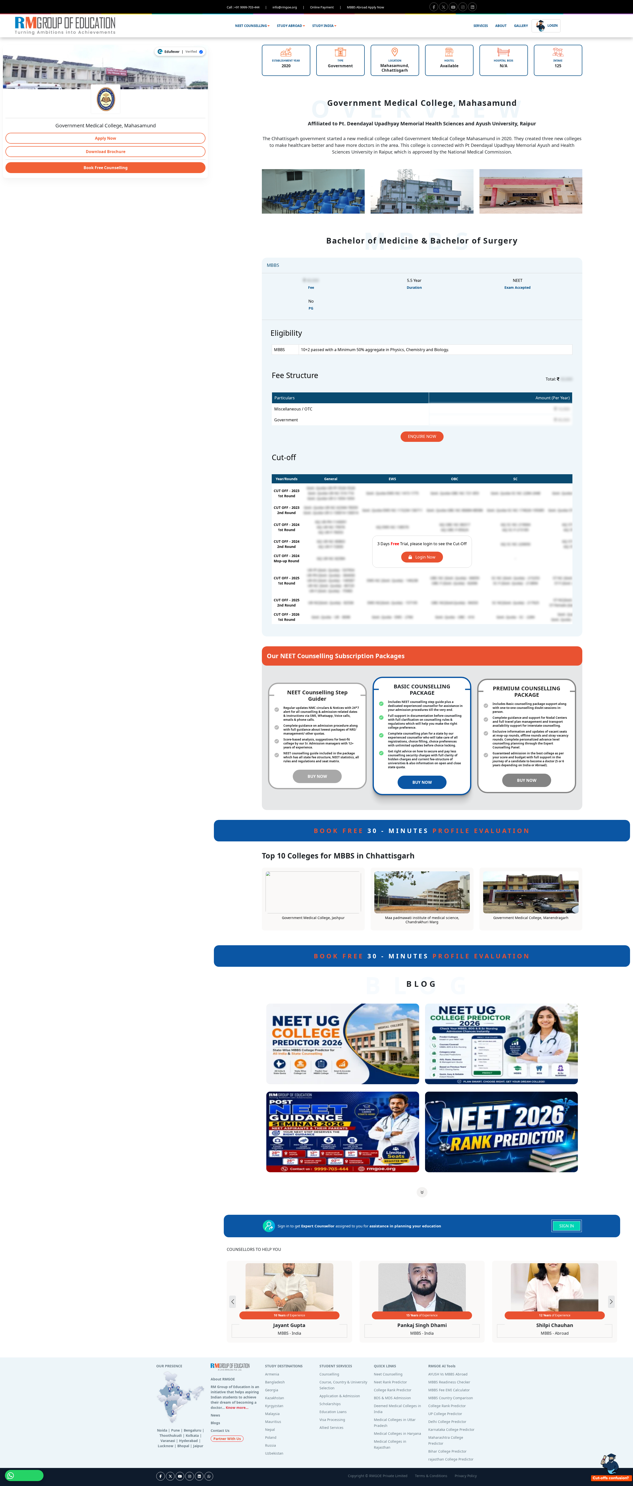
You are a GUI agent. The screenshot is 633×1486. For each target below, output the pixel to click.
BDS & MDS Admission (392, 1398)
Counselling (329, 1374)
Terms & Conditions (431, 1475)
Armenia (272, 1374)
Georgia (271, 1390)
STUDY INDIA (323, 25)
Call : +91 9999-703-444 (247, 7)
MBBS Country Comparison (450, 1398)
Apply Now (105, 138)
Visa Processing (332, 1419)
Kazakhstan (274, 1398)
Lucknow (165, 1445)
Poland (270, 1437)
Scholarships (330, 1403)
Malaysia (272, 1413)
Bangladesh (275, 1382)
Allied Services (331, 1427)
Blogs (215, 1422)
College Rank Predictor (392, 1390)
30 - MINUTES (422, 830)
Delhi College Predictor (447, 1421)
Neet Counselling (388, 1374)
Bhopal (183, 1445)
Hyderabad (188, 1440)
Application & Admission (339, 1396)
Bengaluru (192, 1430)
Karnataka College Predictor (451, 1429)
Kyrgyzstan (274, 1405)
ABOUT (501, 25)
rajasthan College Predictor (451, 1459)
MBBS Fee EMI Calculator (449, 1390)
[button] (611, 1301)
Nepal (270, 1429)
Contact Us (220, 1430)
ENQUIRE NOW (422, 436)
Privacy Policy (466, 1475)
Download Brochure (105, 151)
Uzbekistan (274, 1453)
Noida (162, 1430)
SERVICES (481, 25)
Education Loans (333, 1411)
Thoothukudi (170, 1435)
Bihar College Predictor (447, 1451)
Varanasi (167, 1440)
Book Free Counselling (106, 167)
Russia (270, 1445)
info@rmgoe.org (288, 7)
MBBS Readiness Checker (449, 1382)
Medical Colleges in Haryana (397, 1433)
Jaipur (198, 1445)
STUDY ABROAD (290, 25)
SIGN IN (566, 1226)
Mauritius (273, 1421)
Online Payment (325, 7)
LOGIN (552, 25)
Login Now (424, 557)
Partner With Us (227, 1438)
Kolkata (192, 1435)
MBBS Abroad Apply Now (365, 7)
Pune (175, 1430)
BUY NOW (317, 776)
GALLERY (521, 25)
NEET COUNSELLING (251, 25)
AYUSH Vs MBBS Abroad (448, 1374)
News (215, 1415)
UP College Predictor (445, 1413)
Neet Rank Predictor (390, 1382)
